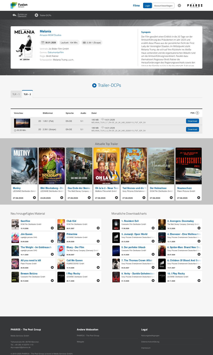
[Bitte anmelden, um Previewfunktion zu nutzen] (22, 123)
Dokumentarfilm (56, 52)
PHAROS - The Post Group (88, 335)
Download (192, 120)
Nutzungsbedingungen (150, 335)
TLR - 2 (27, 94)
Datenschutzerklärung (150, 341)
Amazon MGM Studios (50, 35)
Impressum (145, 347)
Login (147, 5)
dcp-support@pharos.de (20, 347)
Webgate (80, 341)
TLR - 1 (16, 94)
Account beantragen (163, 5)
